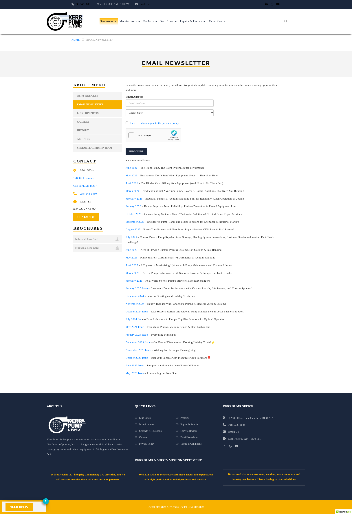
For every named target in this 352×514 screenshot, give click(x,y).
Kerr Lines (166, 21)
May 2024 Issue (135, 326)
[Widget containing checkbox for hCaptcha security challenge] (153, 135)
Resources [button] (106, 21)
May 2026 (131, 175)
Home (76, 39)
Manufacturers (128, 21)
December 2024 (135, 296)
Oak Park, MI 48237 (85, 185)
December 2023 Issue (138, 342)
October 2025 (133, 214)
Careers (83, 121)
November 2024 (135, 303)
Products (148, 21)
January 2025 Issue (137, 288)
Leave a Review (188, 431)
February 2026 (134, 198)
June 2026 (132, 167)
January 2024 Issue (137, 334)
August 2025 (133, 229)
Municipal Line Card (87, 248)
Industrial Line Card (86, 239)
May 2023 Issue (135, 373)
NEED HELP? (19, 506)
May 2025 (131, 257)
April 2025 (132, 265)
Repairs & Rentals (191, 21)
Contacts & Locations (150, 431)
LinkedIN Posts (88, 113)
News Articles (87, 95)
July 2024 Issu (134, 319)
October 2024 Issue (137, 311)
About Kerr (215, 21)
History (83, 130)
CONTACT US (86, 217)
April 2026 (132, 183)
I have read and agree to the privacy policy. (154, 123)
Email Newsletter (90, 104)
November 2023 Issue (138, 350)
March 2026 (133, 190)
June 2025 (132, 249)
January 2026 (133, 206)
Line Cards (145, 418)
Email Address (134, 96)
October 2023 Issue (137, 357)
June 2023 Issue (135, 365)
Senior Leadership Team (94, 147)
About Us (83, 139)
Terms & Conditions (190, 443)
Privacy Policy (146, 443)
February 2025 (134, 280)
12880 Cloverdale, (84, 178)
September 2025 (135, 221)
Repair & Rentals (189, 424)
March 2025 (133, 273)
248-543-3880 (82, 4)
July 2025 (131, 237)
